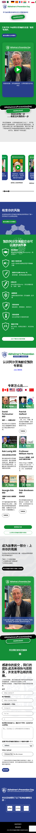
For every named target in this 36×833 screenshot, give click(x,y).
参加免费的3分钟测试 (9, 35)
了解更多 (22, 431)
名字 (3, 689)
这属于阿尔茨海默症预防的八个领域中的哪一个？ (17, 741)
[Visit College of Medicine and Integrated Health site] (26, 808)
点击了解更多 (18, 370)
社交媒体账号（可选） (9, 704)
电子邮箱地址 (6, 697)
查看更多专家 (18, 527)
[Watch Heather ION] (18, 167)
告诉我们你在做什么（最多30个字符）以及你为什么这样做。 (17, 724)
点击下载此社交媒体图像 (18, 339)
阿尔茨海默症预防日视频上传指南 (12, 568)
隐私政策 (18, 827)
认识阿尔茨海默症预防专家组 (18, 532)
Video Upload (6, 750)
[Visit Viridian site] (18, 808)
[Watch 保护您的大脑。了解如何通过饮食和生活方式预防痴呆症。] (18, 69)
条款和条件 (18, 824)
